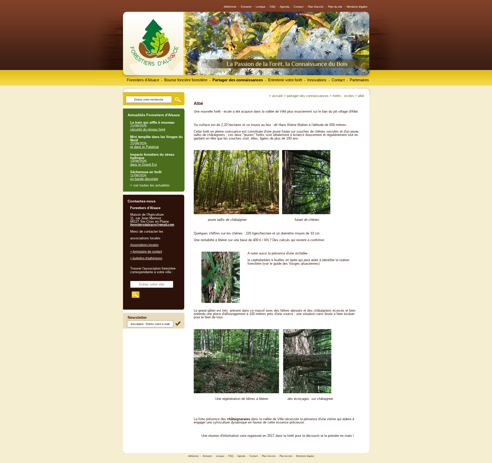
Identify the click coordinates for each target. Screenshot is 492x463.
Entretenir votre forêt (285, 80)
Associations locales (144, 245)
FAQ (272, 6)
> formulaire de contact (146, 251)
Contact (298, 6)
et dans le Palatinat (144, 147)
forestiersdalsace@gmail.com (152, 224)
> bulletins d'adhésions (146, 258)
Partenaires (359, 80)
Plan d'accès (316, 6)
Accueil (277, 96)
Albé (361, 96)
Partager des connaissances (237, 80)
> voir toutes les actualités (150, 185)
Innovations (316, 80)
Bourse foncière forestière (185, 80)
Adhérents (230, 6)
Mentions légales (357, 6)
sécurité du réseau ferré (147, 129)
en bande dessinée (144, 179)
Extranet (246, 6)
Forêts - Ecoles (343, 96)
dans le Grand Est (143, 164)
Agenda (284, 6)
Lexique (260, 6)
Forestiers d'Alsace (143, 80)
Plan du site (335, 6)
